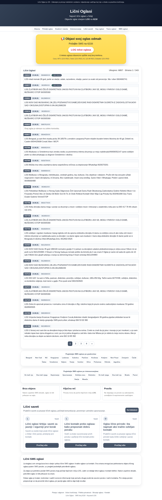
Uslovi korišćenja (71, 492)
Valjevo (63, 362)
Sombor (80, 362)
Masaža (85, 379)
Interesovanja (75, 29)
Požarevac (97, 362)
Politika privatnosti (85, 492)
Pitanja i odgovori (58, 492)
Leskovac (65, 358)
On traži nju (28, 375)
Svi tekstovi (132, 410)
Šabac (44, 362)
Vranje (72, 362)
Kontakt (107, 492)
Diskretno (91, 375)
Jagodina (116, 362)
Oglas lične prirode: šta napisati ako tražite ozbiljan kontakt (118, 427)
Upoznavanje (67, 375)
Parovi (135, 375)
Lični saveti (88, 29)
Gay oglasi (99, 29)
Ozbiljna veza (80, 375)
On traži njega (104, 375)
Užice (89, 362)
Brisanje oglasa (98, 492)
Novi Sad (38, 358)
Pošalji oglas (47, 29)
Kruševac (94, 358)
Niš (46, 358)
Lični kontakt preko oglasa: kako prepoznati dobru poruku (79, 427)
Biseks (127, 375)
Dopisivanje (55, 375)
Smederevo (54, 362)
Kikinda (107, 362)
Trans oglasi (111, 29)
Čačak (134, 358)
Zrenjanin (125, 358)
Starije (76, 379)
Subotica (75, 358)
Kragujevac (55, 358)
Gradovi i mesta (61, 29)
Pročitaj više (42, 445)
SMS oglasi (123, 29)
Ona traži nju (117, 375)
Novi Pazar (114, 358)
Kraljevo (104, 358)
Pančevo (85, 358)
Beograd (29, 358)
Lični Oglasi (81, 11)
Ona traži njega (41, 375)
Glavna (37, 29)
